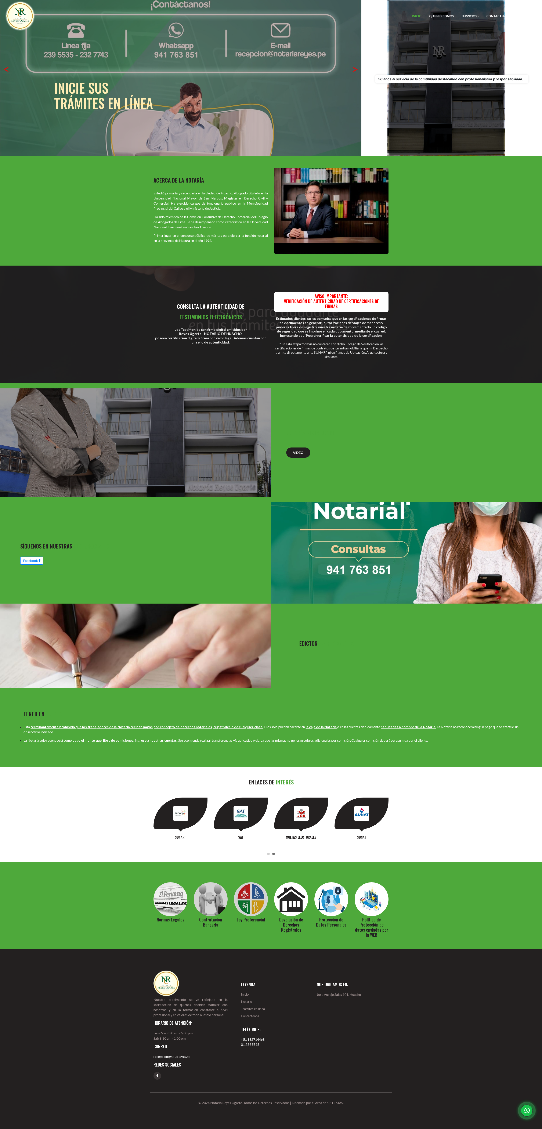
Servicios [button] (470, 16)
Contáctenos (498, 16)
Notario (246, 1001)
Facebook (31, 560)
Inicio (417, 16)
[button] (6, 70)
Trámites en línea (253, 1009)
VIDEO (298, 452)
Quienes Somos (441, 16)
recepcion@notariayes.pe (171, 1056)
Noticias (524, 16)
